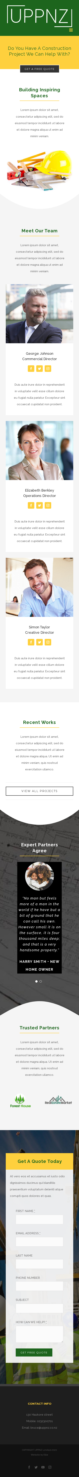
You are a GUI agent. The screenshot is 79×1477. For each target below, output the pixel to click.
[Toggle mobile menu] (71, 30)
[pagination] (36, 981)
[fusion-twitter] (39, 368)
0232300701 (45, 1421)
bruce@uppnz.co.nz (43, 1427)
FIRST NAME (25, 1211)
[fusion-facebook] (31, 368)
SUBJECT (22, 1300)
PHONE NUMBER (28, 1278)
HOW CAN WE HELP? (31, 1322)
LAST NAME (24, 1255)
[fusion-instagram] (48, 368)
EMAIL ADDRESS (28, 1233)
